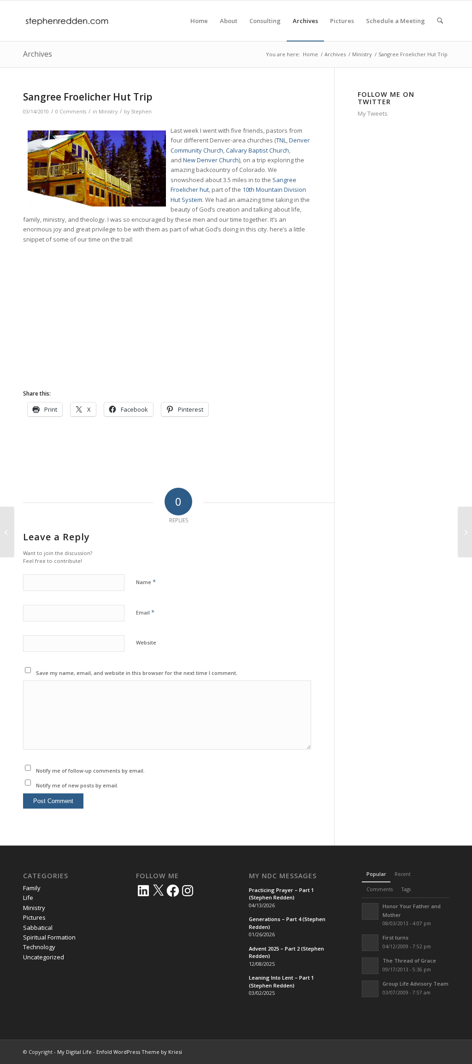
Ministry (108, 111)
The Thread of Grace (409, 960)
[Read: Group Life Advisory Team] (370, 989)
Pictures (34, 917)
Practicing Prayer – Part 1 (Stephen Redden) (281, 894)
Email (145, 612)
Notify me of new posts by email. (77, 785)
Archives (37, 54)
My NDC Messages (283, 876)
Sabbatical (38, 927)
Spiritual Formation (49, 937)
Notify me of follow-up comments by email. (90, 770)
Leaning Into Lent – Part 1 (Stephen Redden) (281, 981)
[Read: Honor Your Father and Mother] (370, 911)
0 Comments (70, 111)
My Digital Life (74, 1051)
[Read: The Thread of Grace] (370, 966)
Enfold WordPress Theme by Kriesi (139, 1051)
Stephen (141, 111)
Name (146, 582)
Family (32, 888)
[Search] (440, 20)
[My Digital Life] (67, 20)
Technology (39, 947)
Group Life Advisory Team (415, 983)
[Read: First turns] (370, 942)
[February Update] (7, 532)
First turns (395, 937)
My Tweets (373, 113)
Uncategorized (43, 957)
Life (28, 897)
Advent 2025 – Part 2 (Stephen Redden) (286, 952)
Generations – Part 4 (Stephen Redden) (287, 923)
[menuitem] (199, 20)
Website (146, 642)
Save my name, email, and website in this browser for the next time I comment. (136, 672)
